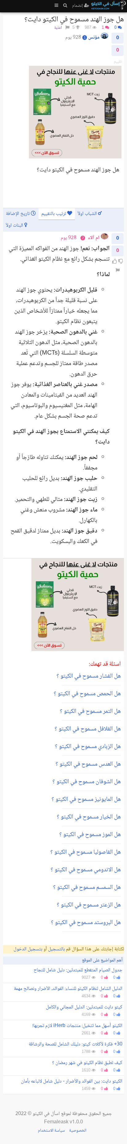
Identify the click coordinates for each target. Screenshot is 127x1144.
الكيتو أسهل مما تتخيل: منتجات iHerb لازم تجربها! (77, 1026)
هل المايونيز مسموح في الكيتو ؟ (86, 799)
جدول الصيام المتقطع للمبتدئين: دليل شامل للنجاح (78, 970)
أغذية (58, 28)
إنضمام (78, 6)
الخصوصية (77, 1130)
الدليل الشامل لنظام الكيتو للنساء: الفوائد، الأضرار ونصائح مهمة (68, 989)
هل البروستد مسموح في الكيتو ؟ (86, 923)
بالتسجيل (56, 949)
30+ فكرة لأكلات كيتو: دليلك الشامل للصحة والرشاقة (75, 1044)
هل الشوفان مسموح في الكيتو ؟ (86, 782)
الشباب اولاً (88, 214)
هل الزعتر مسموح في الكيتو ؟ (89, 905)
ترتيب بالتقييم (54, 214)
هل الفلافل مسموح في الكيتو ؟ (88, 729)
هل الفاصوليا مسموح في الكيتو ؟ (85, 852)
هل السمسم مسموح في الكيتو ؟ (87, 887)
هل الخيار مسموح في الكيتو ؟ (89, 817)
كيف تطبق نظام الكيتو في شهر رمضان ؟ (87, 1063)
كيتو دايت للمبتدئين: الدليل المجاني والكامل (84, 1007)
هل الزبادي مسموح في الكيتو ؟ (88, 747)
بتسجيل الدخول (28, 949)
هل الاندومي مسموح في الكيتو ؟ (86, 870)
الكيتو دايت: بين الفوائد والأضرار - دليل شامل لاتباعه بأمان (71, 1081)
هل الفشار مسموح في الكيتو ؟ (88, 676)
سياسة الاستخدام (51, 1130)
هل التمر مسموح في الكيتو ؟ (90, 711)
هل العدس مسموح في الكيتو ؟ (88, 764)
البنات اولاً (15, 225)
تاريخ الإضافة (18, 214)
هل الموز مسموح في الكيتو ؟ (90, 835)
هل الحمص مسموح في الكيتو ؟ (87, 694)
